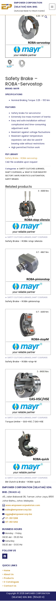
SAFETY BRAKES (12, 179)
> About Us (8, 574)
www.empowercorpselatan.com (23, 505)
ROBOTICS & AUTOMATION (32, 175)
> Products (8, 578)
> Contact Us (9, 585)
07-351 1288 (11, 518)
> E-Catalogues (10, 582)
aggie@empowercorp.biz (18, 514)
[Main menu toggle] (52, 7)
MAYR (17, 175)
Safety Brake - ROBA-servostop (21, 158)
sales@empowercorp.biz (18, 509)
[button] (46, 17)
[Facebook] (4, 556)
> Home (6, 570)
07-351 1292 (11, 522)
